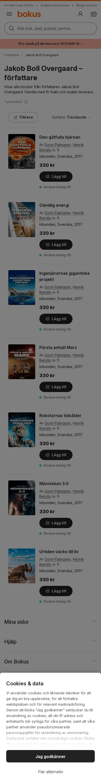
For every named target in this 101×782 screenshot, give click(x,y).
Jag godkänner (50, 756)
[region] (50, 727)
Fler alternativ (50, 771)
